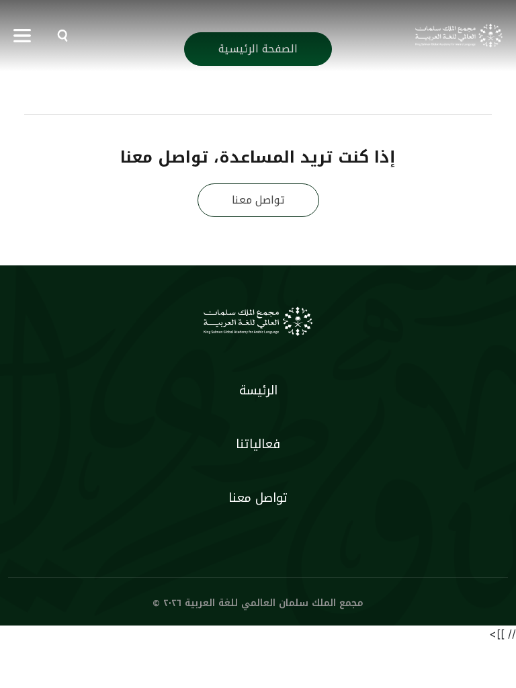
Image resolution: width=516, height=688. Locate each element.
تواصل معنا (258, 199)
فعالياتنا (258, 444)
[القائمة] (22, 35)
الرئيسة (258, 390)
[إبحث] (59, 36)
